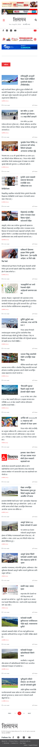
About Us (4, 741)
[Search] (36, 20)
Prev (9, 713)
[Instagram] (7, 31)
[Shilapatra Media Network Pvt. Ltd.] (19, 19)
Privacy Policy (13, 741)
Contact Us (14, 743)
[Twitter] (11, 31)
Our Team (23, 743)
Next (29, 713)
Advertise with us (25, 741)
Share (35, 105)
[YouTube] (15, 31)
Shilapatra (35, 30)
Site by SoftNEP (6, 733)
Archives (6, 743)
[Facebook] (3, 31)
